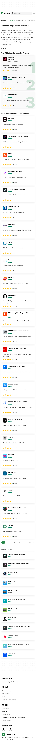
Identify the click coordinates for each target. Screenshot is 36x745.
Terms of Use (5, 711)
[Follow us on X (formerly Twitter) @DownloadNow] (7, 729)
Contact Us (5, 697)
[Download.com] (5, 13)
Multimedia (12, 20)
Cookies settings (6, 720)
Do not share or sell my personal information (14, 717)
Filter (3, 48)
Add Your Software (7, 694)
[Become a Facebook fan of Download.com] (3, 729)
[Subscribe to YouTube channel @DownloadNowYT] (10, 729)
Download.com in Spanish (9, 699)
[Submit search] (12, 13)
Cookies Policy (6, 714)
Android (3, 20)
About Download (6, 691)
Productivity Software (21, 20)
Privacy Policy (5, 708)
